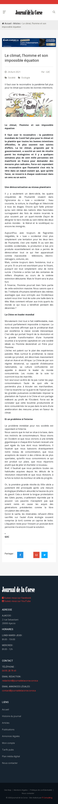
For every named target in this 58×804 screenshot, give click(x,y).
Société (11, 77)
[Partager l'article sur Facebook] (20, 555)
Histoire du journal (11, 716)
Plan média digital (11, 756)
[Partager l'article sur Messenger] (28, 552)
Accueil (7, 23)
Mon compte (8, 742)
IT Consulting (47, 797)
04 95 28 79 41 (9, 670)
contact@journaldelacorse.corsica (19, 690)
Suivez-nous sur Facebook (17, 597)
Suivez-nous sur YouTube (17, 601)
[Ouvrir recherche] (4, 12)
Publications (8, 729)
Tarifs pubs (8, 749)
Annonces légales (11, 736)
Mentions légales (21, 790)
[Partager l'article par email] (36, 555)
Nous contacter (10, 763)
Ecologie (25, 77)
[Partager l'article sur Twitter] (44, 555)
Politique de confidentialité (41, 790)
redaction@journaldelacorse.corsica (20, 680)
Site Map (7, 790)
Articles (16, 23)
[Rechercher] (54, 12)
